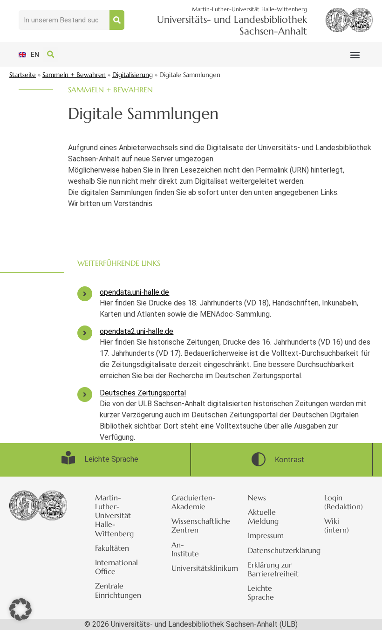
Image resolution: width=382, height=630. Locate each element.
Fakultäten (112, 548)
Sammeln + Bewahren (74, 75)
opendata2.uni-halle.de (136, 331)
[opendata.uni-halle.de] (85, 294)
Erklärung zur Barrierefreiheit (272, 569)
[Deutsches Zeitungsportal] (85, 394)
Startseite (22, 75)
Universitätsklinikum (195, 568)
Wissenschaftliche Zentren (195, 525)
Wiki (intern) (336, 525)
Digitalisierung (132, 75)
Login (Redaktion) (343, 502)
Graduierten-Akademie (193, 502)
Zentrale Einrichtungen (118, 590)
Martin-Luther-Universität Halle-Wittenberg (114, 515)
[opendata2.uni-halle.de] (85, 333)
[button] (355, 54)
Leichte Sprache (261, 592)
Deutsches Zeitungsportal (143, 392)
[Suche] (116, 20)
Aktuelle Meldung (263, 516)
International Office (116, 567)
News (257, 497)
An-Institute (185, 549)
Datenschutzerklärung (272, 550)
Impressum (266, 535)
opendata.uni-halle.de (134, 292)
